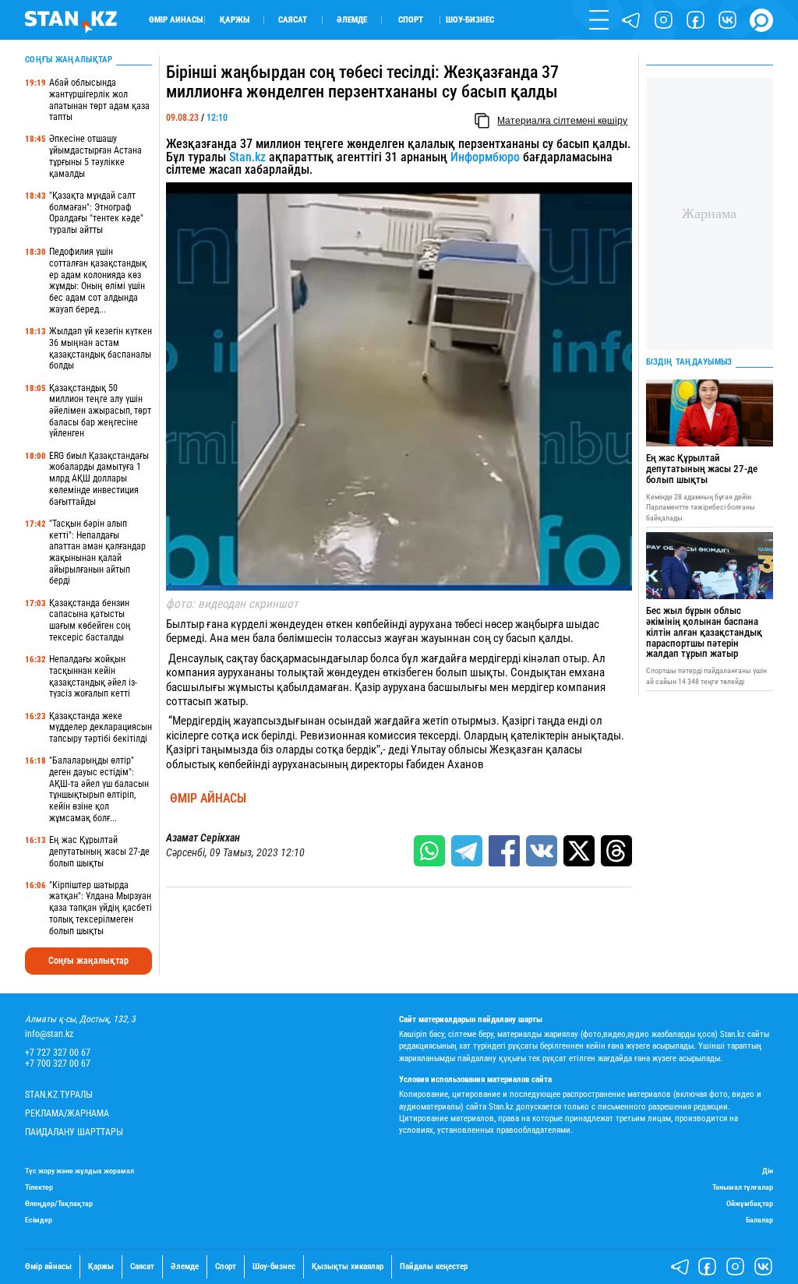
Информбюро (486, 157)
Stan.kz (247, 157)
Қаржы (234, 20)
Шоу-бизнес (470, 20)
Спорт (410, 20)
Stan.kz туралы (59, 1095)
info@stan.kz (49, 1034)
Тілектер (39, 1187)
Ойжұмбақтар (749, 1203)
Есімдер (38, 1219)
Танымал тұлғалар (742, 1187)
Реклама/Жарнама (67, 1114)
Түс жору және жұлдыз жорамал (79, 1170)
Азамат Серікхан (203, 838)
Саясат (292, 20)
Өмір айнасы (176, 20)
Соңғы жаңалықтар (88, 960)
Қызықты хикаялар (347, 1267)
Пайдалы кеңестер (434, 1267)
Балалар (759, 1219)
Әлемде (352, 20)
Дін (767, 1170)
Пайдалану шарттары (74, 1132)
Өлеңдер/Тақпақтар (59, 1203)
